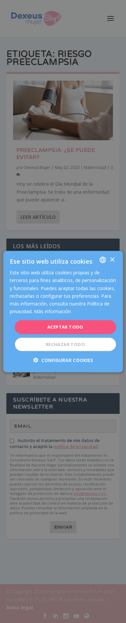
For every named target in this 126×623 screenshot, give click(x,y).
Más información (52, 311)
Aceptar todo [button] (65, 327)
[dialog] (63, 311)
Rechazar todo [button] (65, 344)
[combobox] (102, 260)
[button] (63, 360)
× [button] (112, 259)
